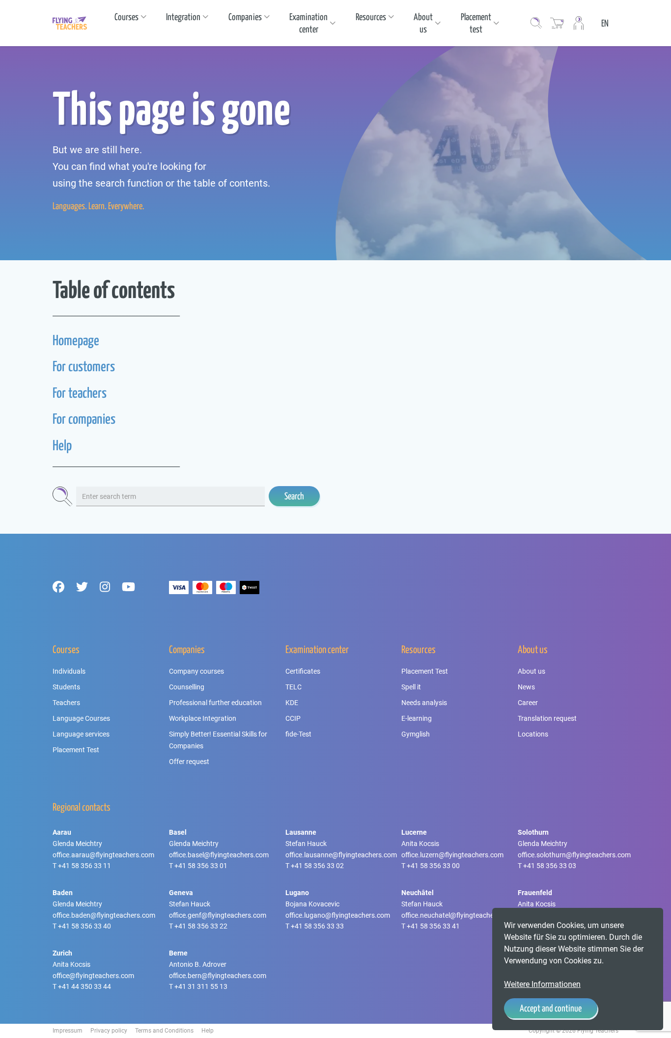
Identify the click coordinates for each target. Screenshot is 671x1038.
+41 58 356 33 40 (84, 926)
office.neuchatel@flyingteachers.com (458, 915)
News (526, 687)
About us (531, 671)
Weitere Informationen (542, 984)
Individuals (69, 671)
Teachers (66, 703)
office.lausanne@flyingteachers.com (341, 855)
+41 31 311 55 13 (200, 986)
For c (63, 418)
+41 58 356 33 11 (84, 866)
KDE (291, 703)
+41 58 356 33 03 (549, 866)
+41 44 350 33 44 (84, 986)
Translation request (547, 718)
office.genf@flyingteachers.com (217, 915)
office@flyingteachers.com (93, 976)
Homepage (76, 340)
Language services (81, 734)
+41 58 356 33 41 (433, 926)
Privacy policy (108, 1030)
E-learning (416, 718)
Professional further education (215, 703)
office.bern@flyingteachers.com (217, 976)
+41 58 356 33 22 (200, 926)
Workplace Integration (202, 718)
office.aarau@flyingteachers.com (103, 855)
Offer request (189, 761)
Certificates (302, 671)
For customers (84, 366)
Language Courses (81, 718)
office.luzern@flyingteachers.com (452, 855)
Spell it (411, 687)
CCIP (293, 718)
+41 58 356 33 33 (317, 926)
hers (97, 392)
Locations (533, 734)
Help (62, 445)
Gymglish (415, 734)
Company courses (196, 671)
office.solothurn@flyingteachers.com (574, 855)
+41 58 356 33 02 (317, 866)
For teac (70, 392)
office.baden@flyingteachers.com (104, 915)
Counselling (186, 687)
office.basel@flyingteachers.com (219, 855)
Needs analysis (424, 703)
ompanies (94, 418)
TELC (293, 687)
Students (66, 687)
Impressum (68, 1030)
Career (528, 703)
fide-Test (298, 734)
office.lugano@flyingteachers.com (337, 915)
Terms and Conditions (164, 1030)
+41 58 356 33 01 (200, 866)
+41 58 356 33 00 (433, 866)
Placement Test (76, 750)
